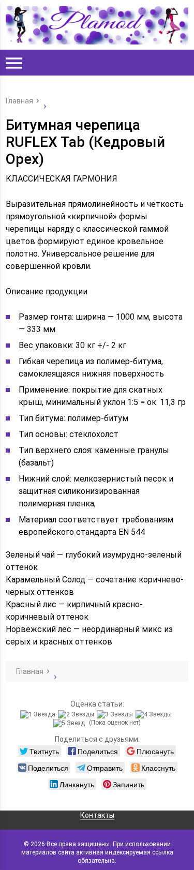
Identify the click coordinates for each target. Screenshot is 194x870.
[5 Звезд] (70, 723)
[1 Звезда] (39, 714)
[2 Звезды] (77, 714)
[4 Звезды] (155, 714)
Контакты (97, 815)
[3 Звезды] (116, 714)
